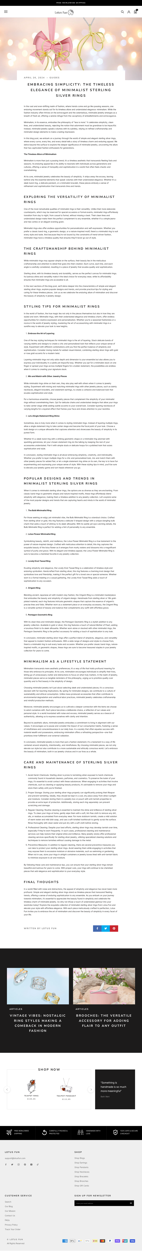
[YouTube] (31, 1164)
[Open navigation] (5, 11)
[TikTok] (38, 1164)
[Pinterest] (25, 1164)
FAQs (7, 1220)
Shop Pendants (81, 1167)
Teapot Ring (31, 1096)
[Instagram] (19, 1164)
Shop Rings (79, 1158)
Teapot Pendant (66, 1096)
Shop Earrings (80, 1162)
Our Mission (10, 1211)
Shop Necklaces (81, 1172)
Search (8, 1202)
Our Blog (9, 1206)
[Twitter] (12, 1164)
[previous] (7, 1089)
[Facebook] (6, 1164)
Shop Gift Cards (81, 1185)
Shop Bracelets (81, 1176)
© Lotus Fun (15, 1239)
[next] (91, 1089)
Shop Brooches (81, 1181)
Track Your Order (12, 1229)
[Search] (122, 11)
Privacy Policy (11, 1225)
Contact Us (10, 1215)
